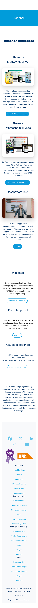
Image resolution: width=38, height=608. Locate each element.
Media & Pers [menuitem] (19, 489)
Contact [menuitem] (19, 475)
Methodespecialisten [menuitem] (19, 510)
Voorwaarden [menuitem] (19, 596)
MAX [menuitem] (19, 545)
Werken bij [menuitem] (19, 479)
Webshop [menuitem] (19, 554)
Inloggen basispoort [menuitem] (19, 519)
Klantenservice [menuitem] (19, 501)
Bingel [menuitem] (19, 515)
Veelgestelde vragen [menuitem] (19, 505)
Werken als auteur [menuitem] (19, 484)
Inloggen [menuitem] (19, 550)
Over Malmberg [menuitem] (19, 470)
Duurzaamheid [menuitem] (19, 493)
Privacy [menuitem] (10, 591)
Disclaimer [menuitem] (26, 591)
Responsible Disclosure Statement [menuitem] (19, 600)
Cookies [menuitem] (18, 591)
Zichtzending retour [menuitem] (19, 524)
